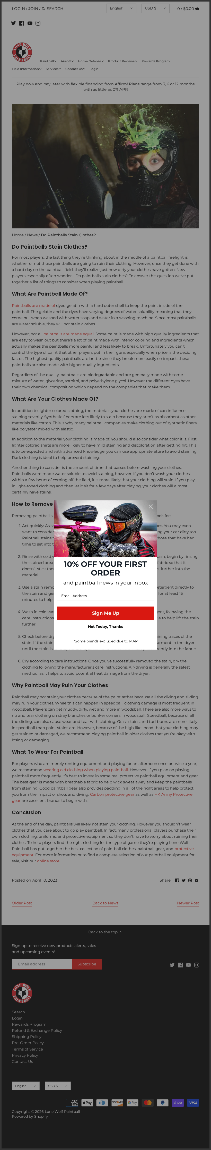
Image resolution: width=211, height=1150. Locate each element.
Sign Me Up (105, 613)
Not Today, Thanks (105, 626)
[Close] (151, 506)
